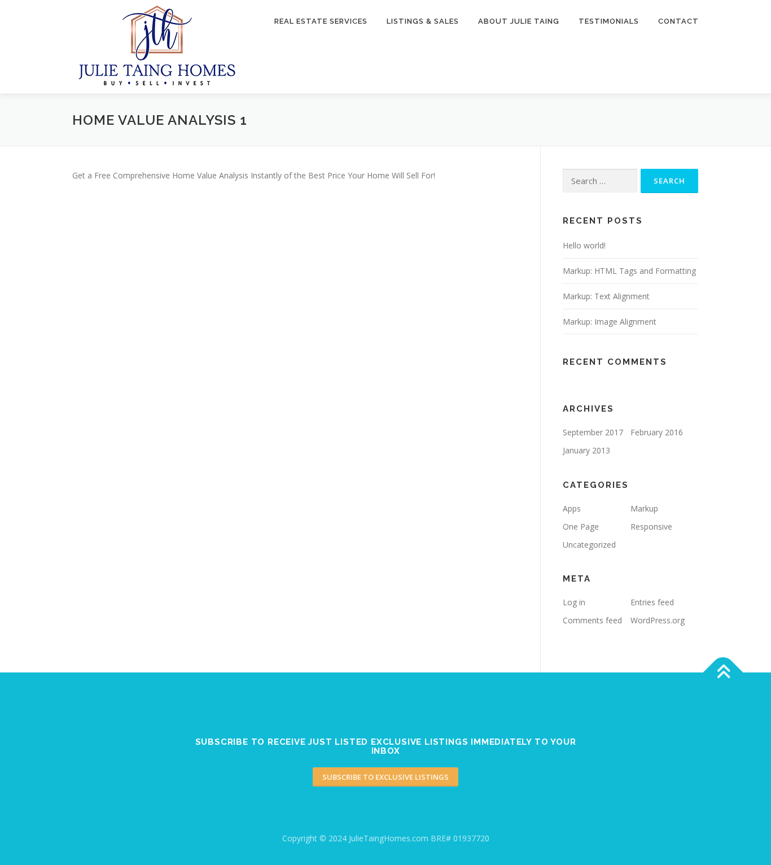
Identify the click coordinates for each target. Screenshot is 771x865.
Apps (572, 508)
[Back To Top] (723, 673)
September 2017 (593, 432)
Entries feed (652, 602)
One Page (581, 526)
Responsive (651, 526)
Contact (678, 21)
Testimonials (609, 21)
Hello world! (584, 245)
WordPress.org (657, 620)
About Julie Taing (518, 21)
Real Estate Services (320, 21)
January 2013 (586, 450)
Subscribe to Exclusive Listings (385, 777)
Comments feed (592, 620)
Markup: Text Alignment (606, 296)
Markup (644, 508)
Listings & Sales (423, 21)
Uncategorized (589, 544)
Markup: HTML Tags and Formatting (629, 270)
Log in (574, 602)
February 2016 (656, 432)
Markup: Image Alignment (609, 321)
